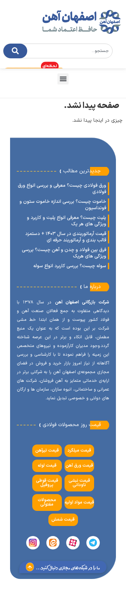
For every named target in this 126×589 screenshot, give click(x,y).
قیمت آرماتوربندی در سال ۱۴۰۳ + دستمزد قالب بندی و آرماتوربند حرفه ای (65, 237)
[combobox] (58, 51)
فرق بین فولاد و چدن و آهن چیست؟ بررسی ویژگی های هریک (64, 253)
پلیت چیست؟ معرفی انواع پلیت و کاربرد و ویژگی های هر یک (66, 221)
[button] (63, 78)
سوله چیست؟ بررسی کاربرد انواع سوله (69, 266)
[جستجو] (15, 51)
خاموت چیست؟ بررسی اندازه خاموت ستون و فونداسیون (62, 205)
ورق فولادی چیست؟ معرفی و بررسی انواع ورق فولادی (62, 188)
